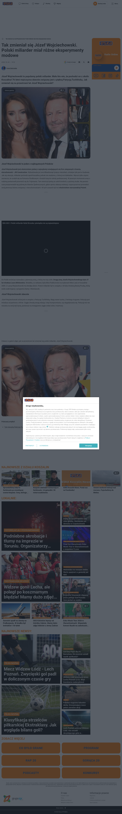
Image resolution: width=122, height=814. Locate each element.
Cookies (37, 440)
